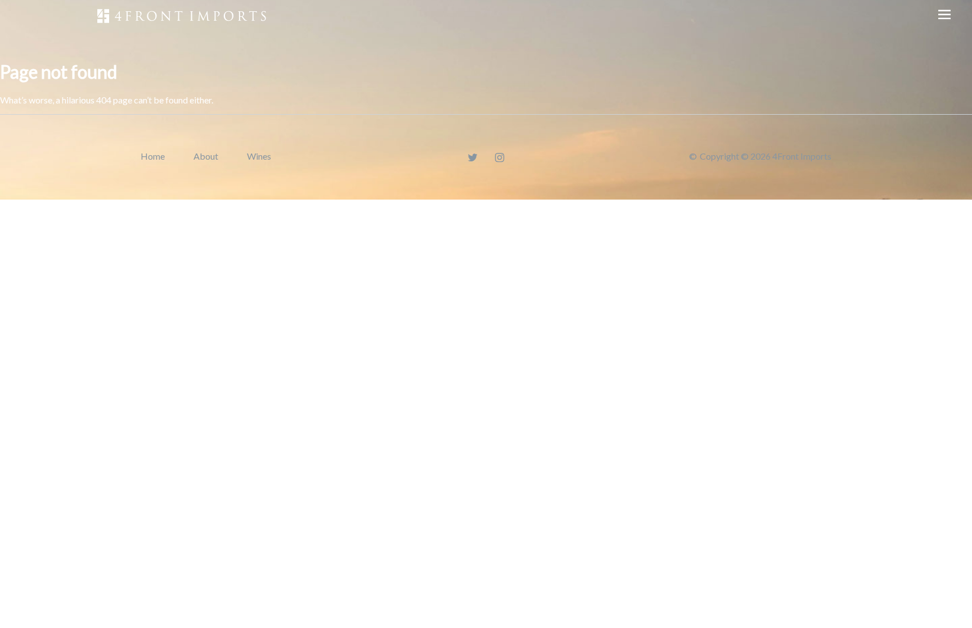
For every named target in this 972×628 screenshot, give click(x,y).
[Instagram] (500, 157)
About (206, 156)
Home (153, 156)
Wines (259, 156)
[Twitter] (473, 157)
